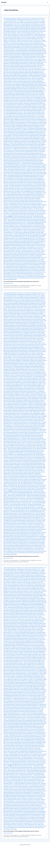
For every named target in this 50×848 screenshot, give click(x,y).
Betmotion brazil (13, 57)
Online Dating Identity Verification (30, 176)
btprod (11, 63)
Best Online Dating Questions (38, 53)
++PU (4, 21)
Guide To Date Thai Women (18, 103)
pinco (23, 188)
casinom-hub (41, 345)
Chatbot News (19, 73)
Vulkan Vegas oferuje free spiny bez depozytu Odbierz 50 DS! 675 (15, 254)
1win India (19, 24)
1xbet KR (23, 32)
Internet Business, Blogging (13, 119)
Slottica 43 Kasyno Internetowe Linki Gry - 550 (28, 210)
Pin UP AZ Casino (42, 185)
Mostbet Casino (15, 144)
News (36, 173)
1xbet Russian (15, 34)
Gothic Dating (17, 100)
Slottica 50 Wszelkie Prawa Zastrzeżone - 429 (20, 211)
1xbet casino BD (20, 31)
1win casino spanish (9, 24)
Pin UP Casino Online (24, 186)
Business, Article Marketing (38, 63)
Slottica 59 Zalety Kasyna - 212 (35, 211)
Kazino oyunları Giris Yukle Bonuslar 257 (14, 128)
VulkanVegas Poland (7, 257)
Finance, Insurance (31, 94)
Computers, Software (40, 79)
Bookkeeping (12, 62)
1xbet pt (38, 32)
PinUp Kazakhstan (16, 189)
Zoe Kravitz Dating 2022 (38, 272)
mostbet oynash (42, 156)
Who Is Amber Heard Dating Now (20, 264)
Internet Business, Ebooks (24, 119)
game (32, 98)
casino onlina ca (25, 69)
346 (6, 35)
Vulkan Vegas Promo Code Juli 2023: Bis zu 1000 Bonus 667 (30, 255)
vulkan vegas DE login (40, 527)
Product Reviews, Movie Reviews (37, 195)
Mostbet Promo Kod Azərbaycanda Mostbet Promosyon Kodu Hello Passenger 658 (18, 160)
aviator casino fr (26, 41)
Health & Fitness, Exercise (13, 104)
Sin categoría (20, 480)
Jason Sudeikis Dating (19, 126)
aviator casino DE (19, 41)
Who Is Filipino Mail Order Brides (22, 266)
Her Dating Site (25, 106)
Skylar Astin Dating (26, 207)
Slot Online (39, 207)
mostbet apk (26, 135)
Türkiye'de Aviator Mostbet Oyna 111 (14, 250)
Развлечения (40, 276)
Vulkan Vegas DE (32, 527)
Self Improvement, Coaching (34, 203)
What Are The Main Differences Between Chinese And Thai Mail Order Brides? (26, 257)
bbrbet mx (9, 47)
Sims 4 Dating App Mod (13, 480)
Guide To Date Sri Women (8, 103)
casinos (9, 72)
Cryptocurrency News (27, 81)
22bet (25, 34)
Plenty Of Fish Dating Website (36, 191)
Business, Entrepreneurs (15, 65)
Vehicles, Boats (6, 251)
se (7, 203)
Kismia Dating (37, 128)
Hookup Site (34, 109)
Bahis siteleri (14, 46)
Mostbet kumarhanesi (13, 153)
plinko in (5, 192)
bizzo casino (8, 59)
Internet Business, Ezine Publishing (35, 119)
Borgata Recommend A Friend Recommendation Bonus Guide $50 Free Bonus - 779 (30, 62)
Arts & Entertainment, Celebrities (14, 40)
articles (38, 38)
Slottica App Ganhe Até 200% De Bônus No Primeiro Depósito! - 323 (24, 213)
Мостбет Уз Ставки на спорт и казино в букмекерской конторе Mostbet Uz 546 (28, 549)
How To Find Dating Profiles (39, 113)
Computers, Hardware (32, 79)
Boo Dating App (39, 60)
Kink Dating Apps (31, 128)
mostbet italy (42, 151)
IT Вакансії (13, 125)
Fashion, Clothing (36, 367)
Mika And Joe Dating (12, 135)
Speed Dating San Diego (7, 242)
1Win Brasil (10, 22)
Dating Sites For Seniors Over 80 (22, 87)
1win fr (15, 24)
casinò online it (43, 69)
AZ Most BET (5, 43)
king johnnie (25, 128)
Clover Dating (30, 75)
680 (6, 37)
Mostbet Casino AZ (30, 144)
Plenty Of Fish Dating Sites (26, 191)
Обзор (36, 276)
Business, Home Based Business (27, 65)
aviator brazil (13, 41)
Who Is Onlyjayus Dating (10, 270)
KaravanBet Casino (37, 126)
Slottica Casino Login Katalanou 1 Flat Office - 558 (19, 220)
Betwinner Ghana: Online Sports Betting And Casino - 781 (27, 57)
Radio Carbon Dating (33, 197)
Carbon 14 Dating (34, 68)
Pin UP (37, 185)
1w (25, 21)
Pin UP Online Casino (13, 188)
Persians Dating (26, 185)
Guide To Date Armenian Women (26, 101)
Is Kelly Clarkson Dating (41, 122)
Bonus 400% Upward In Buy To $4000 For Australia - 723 (24, 59)
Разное (44, 276)
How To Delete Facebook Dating (28, 113)
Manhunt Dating (12, 134)
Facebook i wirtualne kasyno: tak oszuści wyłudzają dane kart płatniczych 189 (17, 367)
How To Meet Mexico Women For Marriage (23, 389)
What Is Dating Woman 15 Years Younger (36, 258)
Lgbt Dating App (18, 132)
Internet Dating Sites (10, 122)
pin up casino (10, 186)
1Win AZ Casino (29, 21)
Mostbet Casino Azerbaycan (40, 144)
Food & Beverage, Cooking (26, 95)
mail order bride (40, 132)
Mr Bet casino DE (32, 169)
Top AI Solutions (40, 247)
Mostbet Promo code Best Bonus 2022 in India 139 (21, 157)
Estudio (3, 2)
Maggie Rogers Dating (32, 132)
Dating (29, 82)
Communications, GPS (14, 78)
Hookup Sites (39, 109)
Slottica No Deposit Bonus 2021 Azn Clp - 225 (20, 236)
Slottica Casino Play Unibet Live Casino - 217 (11, 225)
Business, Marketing (37, 65)
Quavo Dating (25, 197)
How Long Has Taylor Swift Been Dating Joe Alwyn (35, 112)
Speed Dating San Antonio (41, 241)
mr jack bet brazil (38, 169)
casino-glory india (35, 345)
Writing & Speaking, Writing (20, 272)
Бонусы (18, 273)
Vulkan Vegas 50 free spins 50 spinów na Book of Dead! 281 (17, 527)
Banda (34, 46)
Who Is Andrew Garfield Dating (32, 264)
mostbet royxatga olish (39, 160)
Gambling (28, 98)
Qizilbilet (21, 197)
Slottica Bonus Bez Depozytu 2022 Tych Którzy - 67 (24, 216)
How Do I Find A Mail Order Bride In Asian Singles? (32, 110)
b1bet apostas (38, 44)
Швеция (15, 279)
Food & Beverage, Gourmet (37, 95)
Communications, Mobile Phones (24, 78)
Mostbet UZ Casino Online (36, 166)
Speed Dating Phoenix (31, 241)
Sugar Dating (28, 245)
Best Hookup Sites (16, 53)
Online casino (38, 175)
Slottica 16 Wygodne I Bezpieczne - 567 (27, 208)
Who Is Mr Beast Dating (32, 269)
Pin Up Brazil (5, 186)
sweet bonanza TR (38, 245)
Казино (38, 273)
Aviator (9, 41)
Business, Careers (6, 65)
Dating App (40, 82)
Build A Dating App (16, 63)
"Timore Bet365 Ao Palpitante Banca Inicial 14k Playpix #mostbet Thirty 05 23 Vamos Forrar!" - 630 (21, 19)
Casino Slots (5, 345)
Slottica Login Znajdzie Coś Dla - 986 (22, 233)
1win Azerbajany (42, 21)
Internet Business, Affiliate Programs (26, 392)
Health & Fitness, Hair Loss (37, 104)
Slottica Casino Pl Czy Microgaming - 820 (36, 223)
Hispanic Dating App (32, 106)
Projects (5, 197)
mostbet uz (21, 166)
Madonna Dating (25, 132)
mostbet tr (25, 163)
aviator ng (44, 41)
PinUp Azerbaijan (38, 188)
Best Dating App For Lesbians (33, 323)
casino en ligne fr (13, 69)
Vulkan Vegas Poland (15, 255)
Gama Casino (23, 98)
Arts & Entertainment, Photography (38, 40)
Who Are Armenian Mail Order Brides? (29, 261)
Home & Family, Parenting (40, 107)
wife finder (12, 272)
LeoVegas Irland (31, 131)
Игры (36, 273)
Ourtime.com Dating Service (8, 179)
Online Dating (9, 176)
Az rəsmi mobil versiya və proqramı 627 (16, 43)
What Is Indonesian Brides (8, 260)
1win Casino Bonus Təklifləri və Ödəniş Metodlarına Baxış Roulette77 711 (26, 22)
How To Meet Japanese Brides (9, 389)
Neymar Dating (40, 173)
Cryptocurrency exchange (18, 81)
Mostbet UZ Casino (27, 166)
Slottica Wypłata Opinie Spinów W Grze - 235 (28, 238)
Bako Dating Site (29, 46)
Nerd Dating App (24, 172)
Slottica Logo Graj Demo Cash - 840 (36, 233)
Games (34, 98)
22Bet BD (28, 34)
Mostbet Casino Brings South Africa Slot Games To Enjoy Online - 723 (16, 145)
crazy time (5, 81)
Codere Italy (43, 75)
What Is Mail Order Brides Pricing (20, 260)
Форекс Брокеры (22, 277)
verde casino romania (36, 251)
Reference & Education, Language (31, 200)
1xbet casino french (26, 31)
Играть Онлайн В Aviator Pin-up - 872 (27, 273)
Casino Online (31, 69)
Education (26, 90)
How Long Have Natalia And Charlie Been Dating (12, 113)
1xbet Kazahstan (13, 32)
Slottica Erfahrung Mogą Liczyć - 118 (36, 229)
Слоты (4, 277)
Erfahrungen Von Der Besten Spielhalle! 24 (23, 91)
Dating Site (40, 85)
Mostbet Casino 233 (23, 144)
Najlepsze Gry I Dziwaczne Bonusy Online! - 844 (36, 170)
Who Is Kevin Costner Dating (11, 269)
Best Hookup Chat (37, 51)
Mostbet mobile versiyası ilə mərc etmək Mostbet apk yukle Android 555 (16, 154)
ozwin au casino (32, 179)
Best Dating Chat (33, 50)
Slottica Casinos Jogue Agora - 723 (29, 226)
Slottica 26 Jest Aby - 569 (14, 210)
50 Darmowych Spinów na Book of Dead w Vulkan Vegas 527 (19, 35)
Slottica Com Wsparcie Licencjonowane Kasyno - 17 (22, 502)
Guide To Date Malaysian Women (39, 101)
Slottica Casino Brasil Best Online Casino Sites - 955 (22, 219)
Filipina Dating (18, 94)
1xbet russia (10, 34)
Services (40, 204)
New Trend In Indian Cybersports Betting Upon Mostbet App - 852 (22, 173)
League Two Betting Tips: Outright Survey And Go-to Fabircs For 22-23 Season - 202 (19, 129)
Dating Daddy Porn (18, 85)
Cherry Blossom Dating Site (27, 73)
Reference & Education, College (25, 198)
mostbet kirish (6, 153)
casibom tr (40, 68)
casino (43, 68)
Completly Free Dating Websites (37, 78)
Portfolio (44, 192)
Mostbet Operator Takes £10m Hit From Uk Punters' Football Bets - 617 (25, 156)
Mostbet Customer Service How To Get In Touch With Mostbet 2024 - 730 (29, 147)
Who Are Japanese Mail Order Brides (27, 263)
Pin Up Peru (19, 188)
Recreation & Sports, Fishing (13, 198)
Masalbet (40, 134)
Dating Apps (17, 84)
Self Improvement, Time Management (31, 204)
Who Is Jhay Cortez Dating (18, 267)
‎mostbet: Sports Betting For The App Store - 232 (19, 169)
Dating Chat (36, 84)
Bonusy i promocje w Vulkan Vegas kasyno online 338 (26, 60)
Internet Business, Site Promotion (30, 120)
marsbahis (32, 134)
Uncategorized (24, 250)
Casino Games (19, 69)
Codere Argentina (37, 75)
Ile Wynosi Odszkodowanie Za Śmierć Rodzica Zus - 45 (28, 116)
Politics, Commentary (23, 192)
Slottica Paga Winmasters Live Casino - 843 (11, 238)
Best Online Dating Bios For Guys (26, 53)
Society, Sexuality (6, 241)
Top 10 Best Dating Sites (21, 247)
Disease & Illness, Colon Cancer (35, 88)
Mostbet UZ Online (9, 167)
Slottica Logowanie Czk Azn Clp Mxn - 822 (23, 235)
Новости (23, 276)
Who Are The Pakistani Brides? (40, 263)
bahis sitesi (24, 46)
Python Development (15, 197)
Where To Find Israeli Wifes (16, 261)
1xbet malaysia (28, 32)
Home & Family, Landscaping (30, 107)
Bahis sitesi (19, 46)
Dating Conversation (10, 85)
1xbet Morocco (34, 32)
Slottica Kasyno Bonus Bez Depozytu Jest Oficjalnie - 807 (26, 232)
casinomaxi (5, 72)
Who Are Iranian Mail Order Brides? (12, 263)
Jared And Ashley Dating (10, 126)
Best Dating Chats (40, 50)
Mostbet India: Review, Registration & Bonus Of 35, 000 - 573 (27, 151)
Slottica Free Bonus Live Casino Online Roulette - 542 (13, 505)
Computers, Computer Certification (10, 79)
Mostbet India (31, 150)
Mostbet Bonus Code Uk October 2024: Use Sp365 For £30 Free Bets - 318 (29, 141)
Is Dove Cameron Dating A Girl (20, 122)
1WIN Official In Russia (9, 25)
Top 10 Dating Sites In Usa (31, 247)
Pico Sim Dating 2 (32, 185)
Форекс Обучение (29, 277)
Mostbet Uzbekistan (17, 167)
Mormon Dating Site (20, 135)
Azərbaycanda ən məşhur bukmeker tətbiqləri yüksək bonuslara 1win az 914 (21, 44)
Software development (22, 241)
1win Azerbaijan (35, 21)
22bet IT (32, 34)
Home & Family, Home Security (18, 107)
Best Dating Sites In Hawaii (20, 51)
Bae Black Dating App (7, 46)
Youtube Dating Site (29, 272)
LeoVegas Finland (39, 129)
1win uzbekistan (22, 25)
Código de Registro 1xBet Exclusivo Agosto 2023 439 (13, 76)
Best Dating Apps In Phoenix (14, 50)
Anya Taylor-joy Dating (30, 37)
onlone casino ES (29, 178)
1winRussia (28, 25)
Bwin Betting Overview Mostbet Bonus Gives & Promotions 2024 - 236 (25, 66)
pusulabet (9, 197)
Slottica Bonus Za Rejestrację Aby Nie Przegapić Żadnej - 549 (23, 217)
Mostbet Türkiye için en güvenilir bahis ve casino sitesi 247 (23, 164)
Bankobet (37, 46)
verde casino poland (28, 251)
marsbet (36, 134)
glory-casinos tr (11, 100)
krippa (41, 128)
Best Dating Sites (11, 51)
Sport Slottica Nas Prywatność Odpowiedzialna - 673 (23, 242)
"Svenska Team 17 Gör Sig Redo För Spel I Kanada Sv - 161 (35, 18)
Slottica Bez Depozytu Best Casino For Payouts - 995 (19, 214)
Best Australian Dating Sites (22, 323)
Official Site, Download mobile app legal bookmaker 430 (25, 175)
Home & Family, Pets (7, 109)
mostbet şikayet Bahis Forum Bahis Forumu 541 (30, 436)
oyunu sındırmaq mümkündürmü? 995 (21, 179)
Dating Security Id (34, 85)
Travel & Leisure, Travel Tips (31, 248)
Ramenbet (39, 197)
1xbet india (7, 32)
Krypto (44, 128)
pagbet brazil (13, 185)
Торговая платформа (10, 277)
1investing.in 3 (21, 21)
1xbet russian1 (21, 34)
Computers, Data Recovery (22, 79)
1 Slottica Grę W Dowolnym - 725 (12, 21)
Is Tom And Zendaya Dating (33, 123)
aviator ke (36, 41)
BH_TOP (40, 57)
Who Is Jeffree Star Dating (33, 266)
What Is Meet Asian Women (31, 260)
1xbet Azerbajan (15, 301)
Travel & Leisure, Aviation (21, 248)
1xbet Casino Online (34, 31)
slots (43, 207)
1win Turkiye (16, 25)
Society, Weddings (14, 241)
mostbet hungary (34, 148)
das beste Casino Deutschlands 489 (21, 82)
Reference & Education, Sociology (17, 201)
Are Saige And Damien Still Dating (15, 38)
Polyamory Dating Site (31, 192)
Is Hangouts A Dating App (31, 122)
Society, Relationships (34, 239)
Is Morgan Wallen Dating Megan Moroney (19, 123)
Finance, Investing (38, 94)
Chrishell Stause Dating (37, 73)
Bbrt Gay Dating (14, 47)
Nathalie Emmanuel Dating (15, 172)
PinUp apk (26, 188)
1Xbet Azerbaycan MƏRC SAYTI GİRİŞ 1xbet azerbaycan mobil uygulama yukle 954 (23, 28)
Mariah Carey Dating (19, 134)
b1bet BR (43, 44)
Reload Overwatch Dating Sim (29, 201)
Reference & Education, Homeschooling (16, 200)
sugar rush (33, 245)
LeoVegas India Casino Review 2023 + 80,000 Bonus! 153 (16, 131)
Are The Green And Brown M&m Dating (29, 38)
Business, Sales (9, 66)
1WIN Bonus (5, 22)
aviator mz (40, 41)
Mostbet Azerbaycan (37, 137)
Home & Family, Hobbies (40, 106)
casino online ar (37, 69)
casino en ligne (6, 69)
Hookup (12, 109)
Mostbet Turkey (30, 163)
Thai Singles (14, 247)
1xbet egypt (41, 31)
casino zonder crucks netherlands (25, 345)
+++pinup (42, 19)
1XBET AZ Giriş (9, 301)
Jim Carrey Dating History (28, 126)
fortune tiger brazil (18, 97)
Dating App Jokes (11, 84)
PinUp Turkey (23, 189)
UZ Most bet (43, 250)
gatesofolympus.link (40, 98)
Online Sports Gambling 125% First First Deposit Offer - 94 (14, 178)
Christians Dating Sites (13, 75)
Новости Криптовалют (29, 276)
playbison (18, 191)
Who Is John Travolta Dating (29, 267)
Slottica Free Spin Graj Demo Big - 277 (31, 505)
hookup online (28, 109)
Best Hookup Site (9, 53)
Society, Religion (41, 239)
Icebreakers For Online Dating (11, 116)
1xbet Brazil (7, 31)
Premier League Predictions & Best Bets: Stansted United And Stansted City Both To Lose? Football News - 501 (24, 194)
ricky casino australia (40, 201)
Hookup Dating (22, 109)
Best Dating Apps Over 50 (24, 50)
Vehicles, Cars (12, 251)
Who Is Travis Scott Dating (33, 270)
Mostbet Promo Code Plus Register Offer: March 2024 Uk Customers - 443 (29, 159)
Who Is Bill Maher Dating (10, 266)
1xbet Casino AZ (13, 31)
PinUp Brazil (11, 189)
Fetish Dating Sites (11, 94)
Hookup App (17, 109)
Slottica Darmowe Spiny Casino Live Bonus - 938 (20, 229)
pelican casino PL (19, 185)
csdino (33, 81)
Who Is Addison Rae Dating (8, 264)
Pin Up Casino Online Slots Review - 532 (36, 186)
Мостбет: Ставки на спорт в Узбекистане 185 (12, 276)
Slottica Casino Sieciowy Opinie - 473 (27, 225)
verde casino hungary (19, 251)
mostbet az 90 (14, 137)
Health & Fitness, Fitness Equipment (25, 104)
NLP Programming (11, 175)
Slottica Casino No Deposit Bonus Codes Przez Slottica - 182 (16, 222)
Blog (12, 59)
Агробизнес (13, 273)
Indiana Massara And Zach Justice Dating (11, 392)
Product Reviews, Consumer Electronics (23, 195)
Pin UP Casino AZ (17, 186)
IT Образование (19, 125)
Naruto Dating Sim (6, 172)
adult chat (24, 37)
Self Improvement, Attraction (23, 203)
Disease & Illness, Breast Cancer (23, 88)
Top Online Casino (12, 248)
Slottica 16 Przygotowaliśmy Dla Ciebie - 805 (11, 208)
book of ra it (7, 62)
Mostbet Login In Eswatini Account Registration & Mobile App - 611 (30, 153)
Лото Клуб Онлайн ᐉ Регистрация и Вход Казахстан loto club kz (21, 281)
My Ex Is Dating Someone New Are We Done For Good (16, 170)
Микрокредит (9, 549)
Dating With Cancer (32, 87)
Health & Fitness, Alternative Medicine (31, 103)
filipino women (24, 94)
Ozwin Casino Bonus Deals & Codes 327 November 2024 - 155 (23, 181)
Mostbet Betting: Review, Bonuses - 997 (14, 414)
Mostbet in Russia (17, 150)
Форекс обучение (36, 277)
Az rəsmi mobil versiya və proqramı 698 (31, 43)
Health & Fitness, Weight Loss (16, 106)
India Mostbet (41, 116)
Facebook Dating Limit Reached (37, 91)
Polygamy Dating (39, 192)
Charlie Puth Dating (12, 73)
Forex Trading (12, 97)
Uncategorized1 (31, 250)
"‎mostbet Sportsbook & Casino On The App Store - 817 (13, 18)
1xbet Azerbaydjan (23, 29)
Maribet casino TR (26, 134)
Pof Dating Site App (14, 192)
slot (31, 207)
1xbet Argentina (37, 25)
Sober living (13, 239)
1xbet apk (32, 25)
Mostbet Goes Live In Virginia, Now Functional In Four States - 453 (17, 148)
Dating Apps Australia (24, 84)
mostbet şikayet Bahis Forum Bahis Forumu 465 (12, 436)
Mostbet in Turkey (25, 150)
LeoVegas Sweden (11, 132)
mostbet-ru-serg (25, 167)
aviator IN (31, 41)
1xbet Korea (19, 32)
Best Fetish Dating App (29, 51)
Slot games (35, 207)
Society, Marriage (25, 239)
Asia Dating (5, 41)
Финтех (16, 277)
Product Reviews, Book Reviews (9, 195)
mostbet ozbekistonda (7, 157)
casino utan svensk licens (13, 345)
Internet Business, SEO (19, 120)
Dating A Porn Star (34, 82)
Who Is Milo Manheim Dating (22, 269)
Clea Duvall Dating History (23, 75)
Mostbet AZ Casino (21, 137)
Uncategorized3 (37, 250)
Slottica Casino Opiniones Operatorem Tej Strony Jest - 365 (16, 223)
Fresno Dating (25, 97)
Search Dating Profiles (13, 203)
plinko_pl (8, 192)
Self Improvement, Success (18, 204)
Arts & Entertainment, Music (26, 40)
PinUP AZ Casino (32, 188)
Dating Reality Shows (26, 85)
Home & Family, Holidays (7, 107)
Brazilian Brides (6, 63)
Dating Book (31, 84)
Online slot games (40, 176)
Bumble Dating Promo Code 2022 (26, 63)
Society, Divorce (19, 239)
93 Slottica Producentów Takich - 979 (15, 37)
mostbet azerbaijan (29, 137)
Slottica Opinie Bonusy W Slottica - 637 (37, 236)
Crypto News (10, 81)
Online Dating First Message (18, 176)
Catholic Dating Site (15, 72)
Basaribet (41, 46)
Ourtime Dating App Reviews (37, 178)
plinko (44, 191)
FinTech (19, 95)
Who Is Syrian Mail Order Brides (22, 270)
